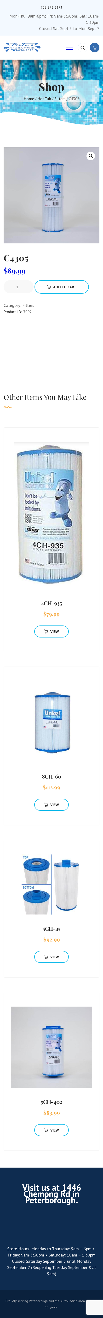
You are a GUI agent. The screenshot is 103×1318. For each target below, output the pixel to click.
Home (29, 98)
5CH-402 (51, 1101)
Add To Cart (64, 287)
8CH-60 (51, 776)
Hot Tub (44, 98)
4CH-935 (51, 603)
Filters (59, 98)
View (54, 631)
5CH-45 (52, 928)
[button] (90, 156)
